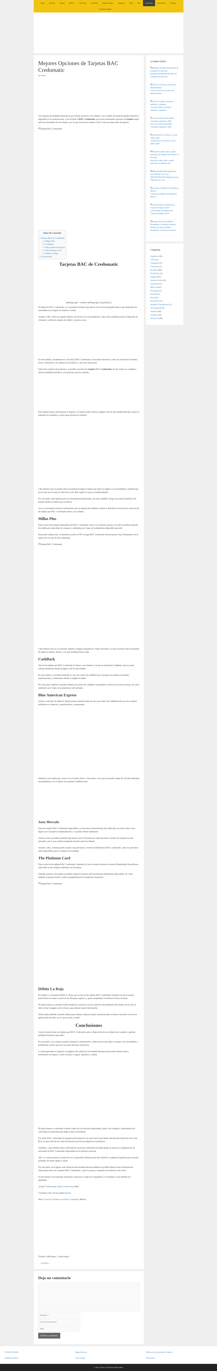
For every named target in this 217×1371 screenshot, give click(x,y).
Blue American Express (53, 247)
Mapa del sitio (81, 1352)
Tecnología (154, 308)
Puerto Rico (161, 3)
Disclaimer (150, 1358)
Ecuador (52, 3)
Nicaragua (154, 291)
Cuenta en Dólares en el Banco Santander (61, 1199)
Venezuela (82, 3)
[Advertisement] (108, 33)
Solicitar (48, 1186)
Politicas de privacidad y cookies (159, 1352)
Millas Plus (48, 241)
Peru (139, 3)
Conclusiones (45, 256)
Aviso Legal (80, 1358)
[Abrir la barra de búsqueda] (117, 9)
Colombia (94, 3)
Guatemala (154, 284)
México (72, 3)
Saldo (49, 1193)
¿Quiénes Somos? (12, 1358)
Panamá (153, 294)
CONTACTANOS (105, 9)
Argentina (121, 3)
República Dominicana (159, 304)
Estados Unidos (107, 3)
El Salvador (155, 273)
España (62, 3)
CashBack (48, 244)
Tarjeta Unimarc (63, 1186)
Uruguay (173, 3)
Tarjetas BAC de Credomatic (52, 238)
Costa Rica (149, 3)
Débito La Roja (50, 253)
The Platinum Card (51, 250)
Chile (131, 3)
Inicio (43, 3)
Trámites (153, 311)
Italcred (68, 1193)
